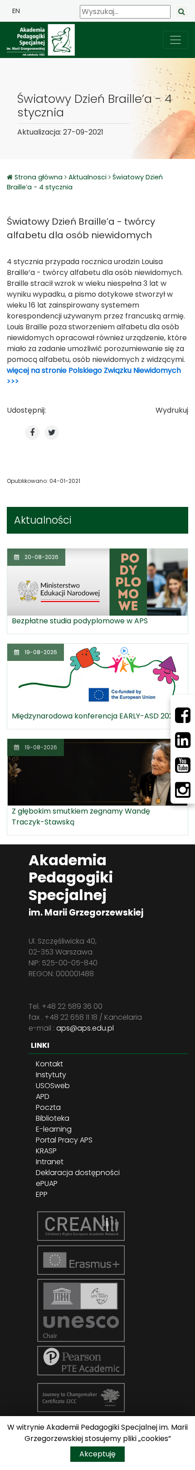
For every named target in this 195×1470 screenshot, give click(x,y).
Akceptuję (97, 1454)
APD (42, 1096)
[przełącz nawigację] (175, 40)
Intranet (49, 1162)
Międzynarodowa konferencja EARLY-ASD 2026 (95, 716)
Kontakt (49, 1064)
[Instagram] (182, 790)
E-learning (54, 1129)
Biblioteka (52, 1118)
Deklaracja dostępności (78, 1172)
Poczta (48, 1107)
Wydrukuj (172, 410)
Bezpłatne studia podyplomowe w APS (80, 621)
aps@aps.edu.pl (85, 1028)
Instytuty (51, 1075)
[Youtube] (182, 765)
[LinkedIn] (182, 740)
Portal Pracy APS (64, 1140)
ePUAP (47, 1183)
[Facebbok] (182, 715)
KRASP (46, 1151)
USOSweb (53, 1085)
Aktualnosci (87, 177)
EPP (42, 1194)
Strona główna (39, 177)
